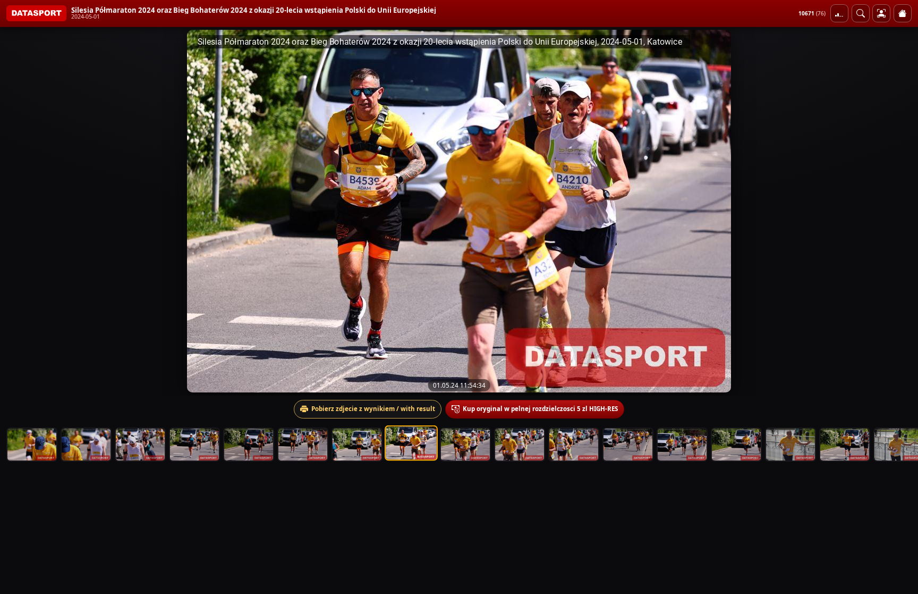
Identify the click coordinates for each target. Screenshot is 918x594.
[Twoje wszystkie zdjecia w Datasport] (881, 13)
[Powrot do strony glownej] (903, 13)
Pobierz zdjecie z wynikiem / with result (373, 409)
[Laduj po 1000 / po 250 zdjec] (839, 13)
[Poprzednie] (17, 211)
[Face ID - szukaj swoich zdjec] (861, 13)
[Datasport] (36, 13)
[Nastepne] (900, 211)
